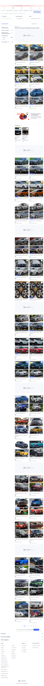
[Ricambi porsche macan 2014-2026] (36, 451)
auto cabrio (16, 10)
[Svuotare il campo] (40, 18)
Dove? (30, 16)
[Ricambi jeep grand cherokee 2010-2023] (22, 247)
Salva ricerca (5, 23)
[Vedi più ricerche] (42, 10)
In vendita (4, 37)
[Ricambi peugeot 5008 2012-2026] (36, 567)
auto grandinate (26, 10)
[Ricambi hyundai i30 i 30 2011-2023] (22, 269)
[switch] (12, 30)
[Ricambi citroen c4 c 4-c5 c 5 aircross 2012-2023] (22, 428)
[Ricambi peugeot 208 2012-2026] (22, 76)
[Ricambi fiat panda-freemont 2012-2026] (22, 532)
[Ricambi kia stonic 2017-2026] (22, 451)
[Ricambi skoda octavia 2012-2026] (22, 371)
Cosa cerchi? (4, 16)
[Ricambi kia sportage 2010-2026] (36, 486)
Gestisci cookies (3, 657)
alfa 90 (31, 10)
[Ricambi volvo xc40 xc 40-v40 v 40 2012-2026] (22, 348)
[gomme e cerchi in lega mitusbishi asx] (22, 291)
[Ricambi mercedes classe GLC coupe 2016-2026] (22, 325)
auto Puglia (20, 10)
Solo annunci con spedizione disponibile (6, 33)
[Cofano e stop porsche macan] (18, 134)
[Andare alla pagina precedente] (22, 626)
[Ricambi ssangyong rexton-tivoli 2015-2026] (22, 486)
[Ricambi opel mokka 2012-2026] (36, 589)
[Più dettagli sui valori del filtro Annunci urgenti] (8, 41)
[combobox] (9, 18)
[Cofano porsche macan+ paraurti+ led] (25, 134)
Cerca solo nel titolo (5, 30)
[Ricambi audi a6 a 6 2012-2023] (22, 589)
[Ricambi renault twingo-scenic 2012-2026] (22, 191)
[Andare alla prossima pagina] (36, 626)
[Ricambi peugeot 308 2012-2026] (22, 567)
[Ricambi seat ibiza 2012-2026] (36, 428)
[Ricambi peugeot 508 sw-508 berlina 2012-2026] (22, 168)
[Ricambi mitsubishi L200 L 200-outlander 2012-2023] (36, 532)
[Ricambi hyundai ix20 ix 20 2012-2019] (22, 612)
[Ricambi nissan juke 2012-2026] (22, 405)
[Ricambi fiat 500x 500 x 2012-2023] (36, 405)
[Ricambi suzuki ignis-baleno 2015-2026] (22, 98)
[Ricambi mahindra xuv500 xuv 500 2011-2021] (22, 509)
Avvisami (37, 629)
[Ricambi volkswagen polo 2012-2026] (36, 509)
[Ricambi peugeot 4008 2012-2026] (22, 54)
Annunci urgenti (4, 41)
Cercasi (3, 39)
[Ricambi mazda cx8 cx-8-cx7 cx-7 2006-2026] (36, 612)
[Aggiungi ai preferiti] (27, 45)
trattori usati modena (9, 10)
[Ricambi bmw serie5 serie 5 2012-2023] (22, 213)
